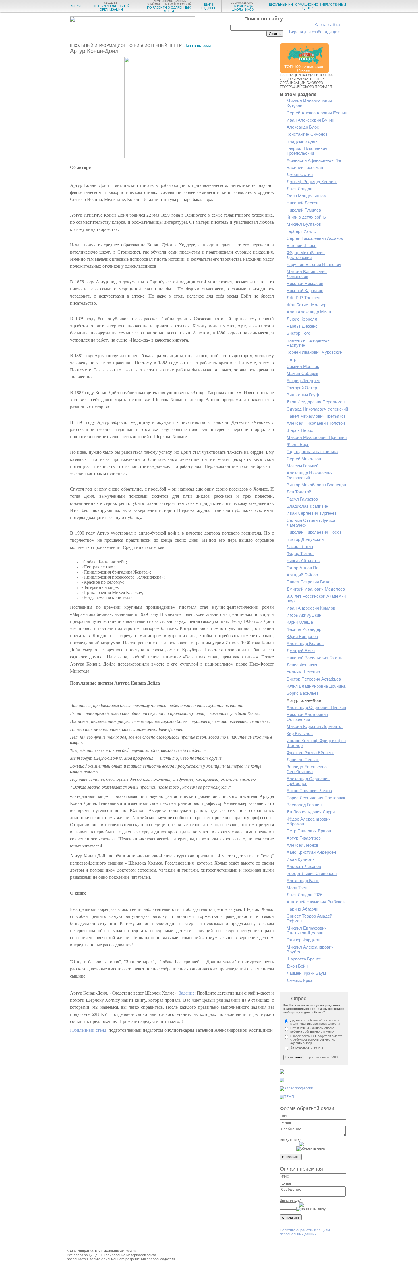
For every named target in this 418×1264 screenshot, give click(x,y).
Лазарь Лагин (300, 546)
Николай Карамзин (305, 290)
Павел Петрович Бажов (310, 581)
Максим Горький (302, 465)
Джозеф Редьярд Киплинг (312, 181)
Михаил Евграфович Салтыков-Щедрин (307, 930)
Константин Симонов (307, 134)
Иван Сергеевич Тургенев (312, 513)
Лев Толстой (299, 491)
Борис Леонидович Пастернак (316, 797)
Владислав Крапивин (307, 506)
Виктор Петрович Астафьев (314, 679)
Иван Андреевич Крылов (311, 608)
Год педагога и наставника (312, 451)
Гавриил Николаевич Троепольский (307, 151)
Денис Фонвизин (302, 664)
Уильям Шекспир (303, 671)
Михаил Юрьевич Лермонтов (315, 726)
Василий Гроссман (305, 167)
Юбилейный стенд (88, 1030)
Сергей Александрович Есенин (317, 112)
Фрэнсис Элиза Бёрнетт (310, 752)
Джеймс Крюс (300, 980)
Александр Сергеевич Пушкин (316, 707)
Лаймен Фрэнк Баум (306, 973)
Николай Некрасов (305, 283)
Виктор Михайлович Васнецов (316, 484)
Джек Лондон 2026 (304, 894)
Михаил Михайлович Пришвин (317, 437)
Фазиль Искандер (304, 629)
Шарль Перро (300, 430)
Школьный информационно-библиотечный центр (307, 6)
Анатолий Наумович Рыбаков (316, 901)
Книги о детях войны (307, 217)
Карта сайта (327, 24)
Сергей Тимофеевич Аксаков (315, 238)
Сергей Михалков (304, 458)
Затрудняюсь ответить (306, 1047)
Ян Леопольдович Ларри (311, 811)
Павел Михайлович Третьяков (316, 416)
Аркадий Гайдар (302, 574)
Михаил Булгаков (304, 224)
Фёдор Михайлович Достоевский (306, 255)
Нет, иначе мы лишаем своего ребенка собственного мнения (312, 1029)
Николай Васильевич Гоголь (314, 657)
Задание (186, 993)
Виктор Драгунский (305, 539)
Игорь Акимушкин (304, 615)
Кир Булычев (300, 733)
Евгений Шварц (302, 245)
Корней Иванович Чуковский (314, 352)
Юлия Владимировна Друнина (316, 686)
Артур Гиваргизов (304, 838)
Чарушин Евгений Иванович (314, 264)
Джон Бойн (297, 966)
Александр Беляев (305, 643)
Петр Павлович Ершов (309, 830)
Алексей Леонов (302, 845)
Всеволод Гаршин (304, 804)
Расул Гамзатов (302, 499)
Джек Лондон (299, 188)
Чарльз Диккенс (302, 326)
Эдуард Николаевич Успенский (317, 409)
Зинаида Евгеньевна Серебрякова (307, 769)
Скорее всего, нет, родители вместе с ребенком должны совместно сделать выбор (316, 1039)
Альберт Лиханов (304, 866)
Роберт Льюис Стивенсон (312, 873)
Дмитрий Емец (301, 650)
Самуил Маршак (303, 366)
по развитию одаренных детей (169, 6)
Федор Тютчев (300, 553)
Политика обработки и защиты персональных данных (305, 1232)
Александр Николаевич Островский (310, 475)
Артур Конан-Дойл (304, 700)
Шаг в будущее (208, 6)
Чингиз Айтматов (303, 560)
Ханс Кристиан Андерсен (311, 852)
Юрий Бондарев (302, 636)
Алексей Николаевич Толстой (316, 423)
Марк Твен (297, 887)
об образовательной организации (111, 6)
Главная (74, 6)
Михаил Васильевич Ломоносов (307, 274)
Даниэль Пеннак (303, 759)
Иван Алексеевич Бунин (310, 120)
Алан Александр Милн (309, 311)
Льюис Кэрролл (302, 319)
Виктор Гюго (298, 333)
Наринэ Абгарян (302, 909)
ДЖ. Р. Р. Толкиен (303, 297)
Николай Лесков (302, 202)
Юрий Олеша (300, 622)
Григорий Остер (302, 387)
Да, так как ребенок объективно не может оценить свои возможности (315, 1021)
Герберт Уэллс (301, 231)
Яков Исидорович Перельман (316, 401)
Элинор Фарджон (303, 939)
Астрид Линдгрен (303, 380)
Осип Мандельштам (306, 195)
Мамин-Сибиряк (302, 373)
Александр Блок (303, 127)
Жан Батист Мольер (306, 304)
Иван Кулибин (300, 859)
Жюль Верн (298, 444)
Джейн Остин (300, 174)
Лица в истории (197, 45)
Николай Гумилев (304, 210)
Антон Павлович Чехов (309, 790)
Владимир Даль (302, 141)
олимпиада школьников (242, 6)
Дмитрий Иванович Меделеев (316, 589)
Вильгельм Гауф (303, 394)
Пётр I (293, 359)
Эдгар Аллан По (302, 567)
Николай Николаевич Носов (314, 532)
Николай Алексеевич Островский (307, 717)
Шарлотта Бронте (304, 959)
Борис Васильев (303, 693)
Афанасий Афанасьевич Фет (315, 160)
